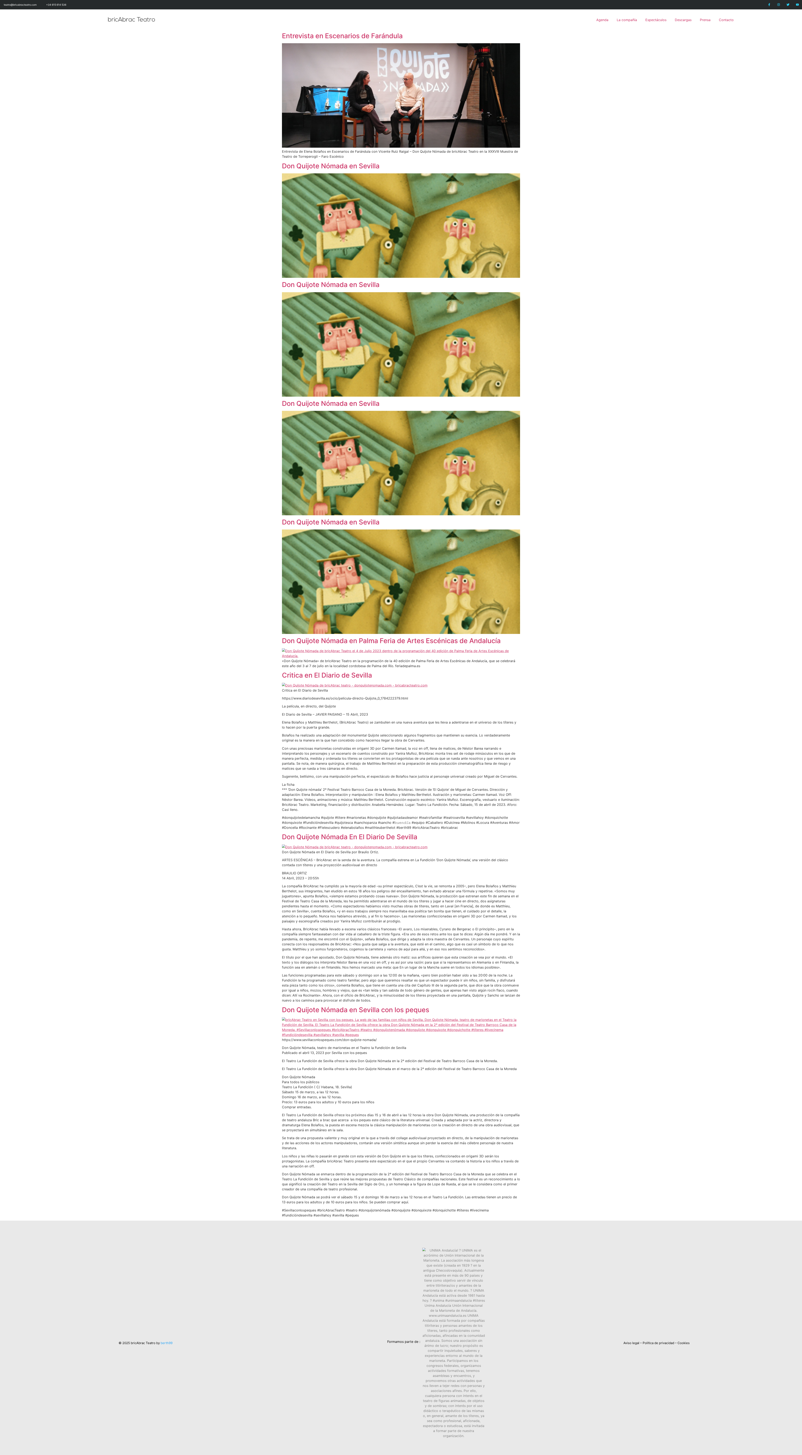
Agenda (602, 20)
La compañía (627, 20)
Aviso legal (631, 1343)
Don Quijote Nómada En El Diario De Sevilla (349, 837)
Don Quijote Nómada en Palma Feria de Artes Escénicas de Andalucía (391, 641)
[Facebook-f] (769, 4)
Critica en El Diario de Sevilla (327, 675)
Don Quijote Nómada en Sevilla (330, 166)
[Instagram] (778, 4)
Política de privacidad (658, 1343)
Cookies (684, 1343)
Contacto (726, 20)
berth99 (167, 1343)
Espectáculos (655, 20)
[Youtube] (797, 4)
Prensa (705, 20)
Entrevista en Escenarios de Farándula (342, 36)
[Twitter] (788, 4)
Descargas (683, 20)
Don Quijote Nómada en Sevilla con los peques (355, 1010)
